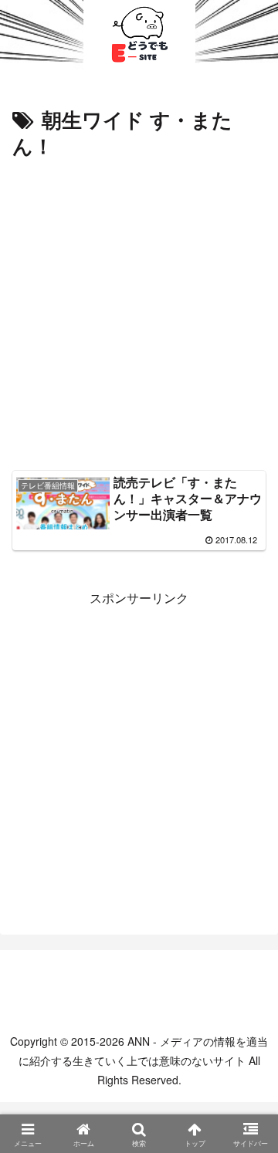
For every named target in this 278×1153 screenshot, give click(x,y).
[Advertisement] (139, 310)
